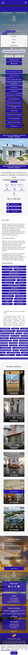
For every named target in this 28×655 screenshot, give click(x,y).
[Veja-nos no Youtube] (19, 586)
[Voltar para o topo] (3, 642)
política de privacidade (5, 650)
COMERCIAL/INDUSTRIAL (14, 99)
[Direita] (26, 151)
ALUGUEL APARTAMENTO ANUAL (14, 71)
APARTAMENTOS (14, 87)
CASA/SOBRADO (14, 91)
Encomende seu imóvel (14, 626)
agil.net (19, 638)
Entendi (14, 653)
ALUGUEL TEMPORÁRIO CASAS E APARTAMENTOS (14, 83)
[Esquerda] (1, 151)
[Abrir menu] (25, 2)
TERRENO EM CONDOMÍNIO (14, 122)
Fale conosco (14, 627)
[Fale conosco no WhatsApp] (12, 586)
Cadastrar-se (14, 568)
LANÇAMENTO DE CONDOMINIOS (14, 114)
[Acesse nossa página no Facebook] (9, 586)
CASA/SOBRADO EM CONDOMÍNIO (14, 95)
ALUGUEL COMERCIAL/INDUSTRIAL (14, 79)
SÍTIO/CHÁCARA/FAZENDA (14, 118)
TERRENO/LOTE (14, 126)
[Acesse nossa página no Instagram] (15, 586)
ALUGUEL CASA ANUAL (14, 75)
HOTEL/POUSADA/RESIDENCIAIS (14, 103)
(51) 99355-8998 (8, 13)
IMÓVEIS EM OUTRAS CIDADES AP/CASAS (14, 107)
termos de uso (14, 650)
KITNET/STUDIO (14, 110)
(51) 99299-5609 (22, 13)
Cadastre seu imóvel (14, 624)
